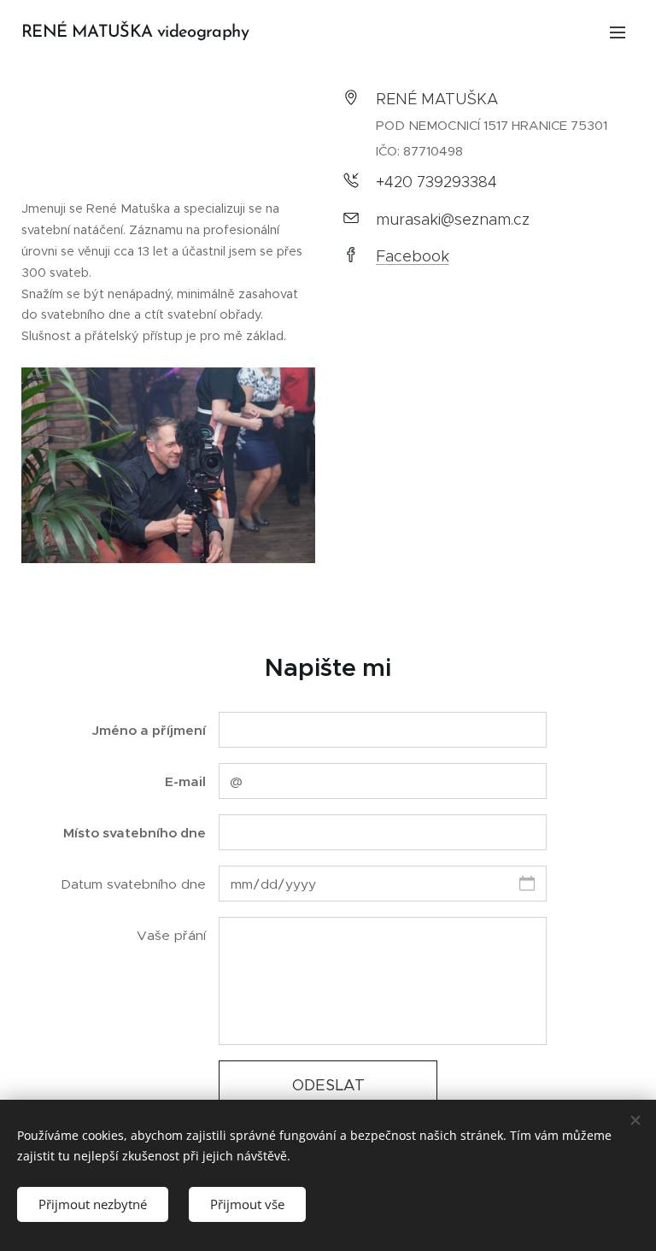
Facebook (412, 256)
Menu (617, 32)
